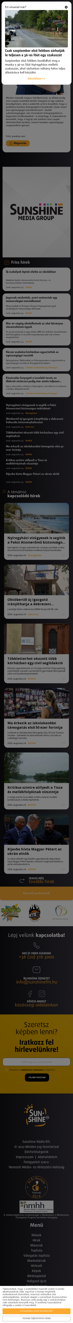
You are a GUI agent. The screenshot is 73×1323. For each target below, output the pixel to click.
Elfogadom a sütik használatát (36, 1311)
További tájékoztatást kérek (36, 1319)
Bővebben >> (36, 78)
